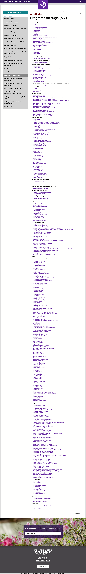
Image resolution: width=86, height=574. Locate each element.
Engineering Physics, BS (39, 144)
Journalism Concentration (39, 239)
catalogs (24, 573)
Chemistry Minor (37, 275)
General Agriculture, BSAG (39, 181)
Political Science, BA (38, 48)
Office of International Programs (15, 48)
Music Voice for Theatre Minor (40, 359)
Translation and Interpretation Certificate (43, 474)
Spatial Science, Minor (38, 391)
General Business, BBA (39, 74)
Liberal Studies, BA (37, 38)
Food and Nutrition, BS (38, 147)
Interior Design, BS (37, 158)
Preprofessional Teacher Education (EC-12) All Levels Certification (49, 455)
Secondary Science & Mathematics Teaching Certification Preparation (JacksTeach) (53, 248)
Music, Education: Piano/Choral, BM (42, 106)
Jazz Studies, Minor (38, 337)
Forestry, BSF (36, 184)
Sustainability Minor (38, 396)
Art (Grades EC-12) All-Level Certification (43, 409)
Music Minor (36, 357)
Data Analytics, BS (37, 138)
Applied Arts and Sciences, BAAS (41, 58)
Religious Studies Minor (39, 381)
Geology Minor (36, 323)
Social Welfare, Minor (38, 388)
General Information (11, 22)
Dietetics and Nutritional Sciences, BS (42, 141)
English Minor (36, 302)
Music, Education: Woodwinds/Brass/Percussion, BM (46, 107)
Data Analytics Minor (38, 290)
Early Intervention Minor (39, 297)
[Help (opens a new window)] (80, 13)
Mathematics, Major (38, 208)
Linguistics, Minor (37, 344)
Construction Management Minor (41, 283)
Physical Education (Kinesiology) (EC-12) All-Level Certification (48, 449)
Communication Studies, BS (40, 130)
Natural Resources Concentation (41, 242)
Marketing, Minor (37, 349)
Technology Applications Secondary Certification (45, 470)
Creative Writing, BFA (38, 90)
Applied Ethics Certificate (39, 408)
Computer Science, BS (38, 133)
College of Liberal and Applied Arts (14, 97)
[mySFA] (76, 1)
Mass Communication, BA (39, 39)
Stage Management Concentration (41, 251)
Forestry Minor (36, 317)
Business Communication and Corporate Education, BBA (47, 68)
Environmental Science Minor (40, 305)
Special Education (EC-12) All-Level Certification (45, 463)
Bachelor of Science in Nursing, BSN (42, 192)
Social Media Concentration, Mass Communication (45, 250)
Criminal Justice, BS (38, 136)
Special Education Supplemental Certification (44, 465)
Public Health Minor (38, 377)
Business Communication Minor (41, 273)
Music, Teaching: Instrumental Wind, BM (43, 115)
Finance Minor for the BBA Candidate (42, 311)
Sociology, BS (36, 176)
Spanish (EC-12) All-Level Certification (42, 462)
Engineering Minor (37, 301)
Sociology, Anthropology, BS (40, 174)
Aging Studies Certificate (39, 405)
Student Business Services (13, 60)
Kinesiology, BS (37, 159)
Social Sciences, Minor (38, 386)
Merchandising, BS (37, 166)
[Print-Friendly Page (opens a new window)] (79, 13)
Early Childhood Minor (38, 295)
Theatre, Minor (36, 399)
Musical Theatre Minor (38, 360)
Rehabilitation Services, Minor (40, 380)
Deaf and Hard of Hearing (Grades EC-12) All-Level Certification (48, 422)
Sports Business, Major (38, 217)
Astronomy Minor (37, 268)
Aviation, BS (36, 121)
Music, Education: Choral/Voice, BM (42, 104)
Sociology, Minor (37, 389)
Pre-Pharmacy (36, 488)
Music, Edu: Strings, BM (39, 96)
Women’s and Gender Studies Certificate (43, 477)
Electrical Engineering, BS (39, 143)
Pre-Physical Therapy (38, 489)
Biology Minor (36, 271)
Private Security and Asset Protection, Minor (44, 373)
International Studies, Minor (40, 335)
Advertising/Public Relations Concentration (43, 226)
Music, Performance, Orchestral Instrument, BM (45, 109)
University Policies (10, 35)
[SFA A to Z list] (80, 1)
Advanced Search (7, 16)
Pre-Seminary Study (38, 371)
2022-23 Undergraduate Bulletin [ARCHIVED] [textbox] (65, 11)
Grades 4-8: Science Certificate (40, 436)
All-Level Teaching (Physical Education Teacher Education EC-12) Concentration (53, 229)
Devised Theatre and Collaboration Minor (43, 293)
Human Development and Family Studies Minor (44, 327)
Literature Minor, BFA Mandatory (41, 345)
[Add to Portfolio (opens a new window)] (76, 13)
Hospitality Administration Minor (41, 326)
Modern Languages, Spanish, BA (41, 45)
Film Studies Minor (37, 309)
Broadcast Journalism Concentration (42, 232)
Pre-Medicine (36, 483)
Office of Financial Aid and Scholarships (13, 64)
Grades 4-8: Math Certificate (40, 434)
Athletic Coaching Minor (39, 269)
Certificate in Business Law (39, 414)
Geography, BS (36, 149)
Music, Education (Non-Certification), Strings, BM (45, 99)
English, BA (36, 31)
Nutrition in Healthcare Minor (40, 363)
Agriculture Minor (37, 262)
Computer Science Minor (39, 282)
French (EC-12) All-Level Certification (42, 430)
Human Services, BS (38, 156)
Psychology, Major (37, 508)
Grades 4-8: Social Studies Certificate (42, 437)
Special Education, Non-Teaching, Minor (43, 392)
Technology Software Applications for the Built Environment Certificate (50, 471)
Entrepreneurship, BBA (38, 71)
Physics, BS (36, 167)
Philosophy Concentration (39, 244)
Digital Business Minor (38, 294)
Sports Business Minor (38, 395)
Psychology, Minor (37, 374)
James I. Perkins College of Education (13, 84)
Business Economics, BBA (39, 70)
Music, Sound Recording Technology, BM (43, 114)
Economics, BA (36, 30)
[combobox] (69, 11)
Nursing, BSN (36, 195)
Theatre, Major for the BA (39, 219)
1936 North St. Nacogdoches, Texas (43, 560)
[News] (70, 1)
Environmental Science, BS (39, 145)
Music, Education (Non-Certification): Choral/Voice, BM (46, 102)
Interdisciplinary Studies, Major (40, 203)
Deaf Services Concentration (40, 236)
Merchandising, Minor (38, 353)
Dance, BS (35, 137)
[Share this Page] (77, 13)
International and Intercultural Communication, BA (45, 37)
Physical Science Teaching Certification (43, 452)
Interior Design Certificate (39, 441)
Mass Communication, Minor (40, 351)
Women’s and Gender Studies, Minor (42, 402)
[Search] (82, 1)
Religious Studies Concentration (41, 247)
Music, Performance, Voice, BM (40, 113)
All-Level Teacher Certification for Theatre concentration (47, 228)
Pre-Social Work (37, 492)
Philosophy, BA (36, 46)
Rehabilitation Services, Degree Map (42, 505)
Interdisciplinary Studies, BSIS (40, 188)
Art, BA (34, 24)
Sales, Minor (36, 382)
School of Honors (10, 45)
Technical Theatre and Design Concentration (44, 254)
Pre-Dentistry (36, 481)
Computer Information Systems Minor (42, 280)
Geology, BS (36, 151)
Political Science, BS (38, 169)
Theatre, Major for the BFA (39, 220)
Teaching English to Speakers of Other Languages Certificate (48, 469)
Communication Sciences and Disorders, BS (44, 129)
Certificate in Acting (38, 412)
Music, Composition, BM (39, 95)
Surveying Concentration (39, 253)
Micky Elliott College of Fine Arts (15, 88)
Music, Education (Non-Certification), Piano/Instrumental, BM (48, 97)
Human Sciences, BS (38, 155)
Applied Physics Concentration (40, 230)
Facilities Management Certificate (41, 427)
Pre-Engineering (37, 482)
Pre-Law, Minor (36, 370)
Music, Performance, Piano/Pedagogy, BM (43, 111)
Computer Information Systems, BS (41, 132)
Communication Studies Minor (40, 279)
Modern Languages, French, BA (41, 44)
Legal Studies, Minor (38, 342)
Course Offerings (10, 32)
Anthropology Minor (38, 264)
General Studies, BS (38, 148)
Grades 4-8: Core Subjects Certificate (42, 432)
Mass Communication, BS (39, 160)
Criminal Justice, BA (38, 28)
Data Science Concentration (40, 235)
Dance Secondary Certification (40, 420)
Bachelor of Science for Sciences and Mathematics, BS (46, 123)
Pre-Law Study (36, 368)
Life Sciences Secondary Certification (42, 444)
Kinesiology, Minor (37, 338)
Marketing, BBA (37, 80)
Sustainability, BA (37, 53)
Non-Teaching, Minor (38, 362)
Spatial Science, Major (38, 216)
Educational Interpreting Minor (40, 299)
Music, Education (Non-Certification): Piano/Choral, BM (46, 103)
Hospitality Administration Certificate (42, 440)
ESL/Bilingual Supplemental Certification (43, 426)
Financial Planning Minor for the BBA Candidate (45, 313)
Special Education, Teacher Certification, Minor (44, 393)
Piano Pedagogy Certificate (39, 454)
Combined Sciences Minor (39, 276)
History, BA (35, 34)
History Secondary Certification (40, 438)
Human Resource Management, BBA (42, 75)
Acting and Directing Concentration (41, 224)
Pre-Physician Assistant (39, 490)
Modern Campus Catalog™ (58, 573)
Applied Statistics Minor (39, 265)
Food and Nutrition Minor (39, 316)
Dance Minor (36, 287)
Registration (8, 57)
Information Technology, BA (40, 35)
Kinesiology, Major (37, 205)
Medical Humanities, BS (39, 165)
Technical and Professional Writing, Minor (43, 397)
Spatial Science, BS (38, 177)
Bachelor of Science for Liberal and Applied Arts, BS (46, 122)
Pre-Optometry (36, 486)
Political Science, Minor (39, 367)
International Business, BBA (40, 77)
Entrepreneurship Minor (39, 304)
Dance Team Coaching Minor (40, 288)
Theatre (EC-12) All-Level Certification (42, 473)
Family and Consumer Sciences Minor (42, 308)
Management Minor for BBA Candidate (42, 346)
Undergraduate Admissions (13, 38)
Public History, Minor (38, 378)
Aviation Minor (36, 119)
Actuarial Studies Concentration (41, 225)
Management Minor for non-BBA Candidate (43, 348)
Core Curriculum (9, 72)
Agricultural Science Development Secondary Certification (47, 407)
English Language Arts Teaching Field (42, 425)
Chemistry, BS (36, 127)
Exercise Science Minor (39, 306)
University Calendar (10, 25)
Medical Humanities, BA (39, 41)
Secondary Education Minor (40, 384)
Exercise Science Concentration (41, 237)
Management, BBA (37, 78)
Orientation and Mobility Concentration (42, 243)
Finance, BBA (36, 73)
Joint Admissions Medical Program (41, 500)
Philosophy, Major (37, 212)
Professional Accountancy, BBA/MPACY (43, 85)
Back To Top (43, 566)
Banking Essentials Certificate (40, 411)
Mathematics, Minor (38, 352)
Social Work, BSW (37, 200)
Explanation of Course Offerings (15, 28)
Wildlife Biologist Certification (40, 476)
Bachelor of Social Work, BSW (40, 198)
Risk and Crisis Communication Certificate (43, 458)
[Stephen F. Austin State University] (17, 1)
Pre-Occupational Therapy (39, 485)
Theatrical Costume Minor (39, 400)
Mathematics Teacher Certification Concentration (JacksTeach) (48, 240)
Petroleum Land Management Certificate (43, 448)
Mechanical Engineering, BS (40, 163)
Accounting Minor (37, 259)
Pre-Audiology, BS (37, 170)
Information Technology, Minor (40, 331)
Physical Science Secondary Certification (43, 451)
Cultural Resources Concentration (41, 233)
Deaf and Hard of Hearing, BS (40, 140)
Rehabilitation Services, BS (39, 173)
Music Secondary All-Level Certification (42, 447)
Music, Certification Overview (40, 501)
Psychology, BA (37, 49)
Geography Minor (37, 322)
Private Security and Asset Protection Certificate (45, 456)
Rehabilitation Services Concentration (42, 246)
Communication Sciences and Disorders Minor (44, 277)
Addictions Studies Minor (39, 261)
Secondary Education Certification (41, 459)
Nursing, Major (36, 210)
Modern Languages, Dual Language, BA (43, 42)
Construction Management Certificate (42, 419)
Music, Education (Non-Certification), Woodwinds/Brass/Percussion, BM (51, 100)
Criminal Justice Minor (38, 286)
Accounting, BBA (37, 66)
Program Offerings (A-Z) (12, 75)
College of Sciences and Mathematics (12, 102)
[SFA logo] (43, 552)
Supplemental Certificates (39, 467)
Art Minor (35, 266)
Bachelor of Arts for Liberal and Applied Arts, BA (45, 26)
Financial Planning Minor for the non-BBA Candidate (46, 315)
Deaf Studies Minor (37, 291)
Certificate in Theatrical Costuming (41, 416)
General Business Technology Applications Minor (45, 320)
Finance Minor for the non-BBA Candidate (43, 312)
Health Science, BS (37, 152)
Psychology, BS (37, 172)
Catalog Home (9, 18)
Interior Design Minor (38, 333)
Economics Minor (37, 298)
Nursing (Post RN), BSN (39, 193)
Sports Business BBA (38, 81)
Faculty (6, 68)
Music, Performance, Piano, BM (40, 110)
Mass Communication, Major (40, 206)
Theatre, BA (36, 55)
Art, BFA (35, 88)
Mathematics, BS (37, 162)
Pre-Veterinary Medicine (39, 493)
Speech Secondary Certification (41, 466)
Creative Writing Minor (38, 284)
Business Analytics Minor (39, 272)
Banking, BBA (36, 67)
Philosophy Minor (37, 364)
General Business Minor (39, 319)
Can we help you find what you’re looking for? (43, 528)
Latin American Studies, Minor (40, 340)
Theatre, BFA (36, 91)
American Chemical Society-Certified (42, 498)
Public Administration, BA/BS (40, 62)
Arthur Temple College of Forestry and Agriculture (12, 92)
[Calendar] (73, 1)
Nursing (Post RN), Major (39, 209)
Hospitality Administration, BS (40, 154)
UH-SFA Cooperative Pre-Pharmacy (41, 495)
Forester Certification (38, 429)
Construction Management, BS (40, 134)
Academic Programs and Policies (15, 42)
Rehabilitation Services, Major (40, 214)
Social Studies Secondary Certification (42, 460)
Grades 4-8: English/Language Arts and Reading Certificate (47, 433)
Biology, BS (36, 126)
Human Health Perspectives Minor (41, 328)
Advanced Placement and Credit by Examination (15, 52)
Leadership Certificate (38, 443)
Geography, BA (36, 33)
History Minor (36, 324)
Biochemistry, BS (37, 125)
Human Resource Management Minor (42, 330)
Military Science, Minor (38, 355)
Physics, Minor (36, 366)
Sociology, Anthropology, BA (40, 50)
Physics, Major (36, 213)
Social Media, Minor (38, 385)
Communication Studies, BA (40, 27)
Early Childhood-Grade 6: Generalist (42, 423)
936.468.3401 (43, 557)
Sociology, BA (36, 52)
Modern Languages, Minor (39, 356)
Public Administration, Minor (40, 375)
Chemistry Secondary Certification (41, 418)
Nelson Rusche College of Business (13, 79)
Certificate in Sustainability (39, 415)
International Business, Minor (40, 334)
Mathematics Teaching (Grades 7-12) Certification (45, 445)
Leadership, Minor (37, 341)
